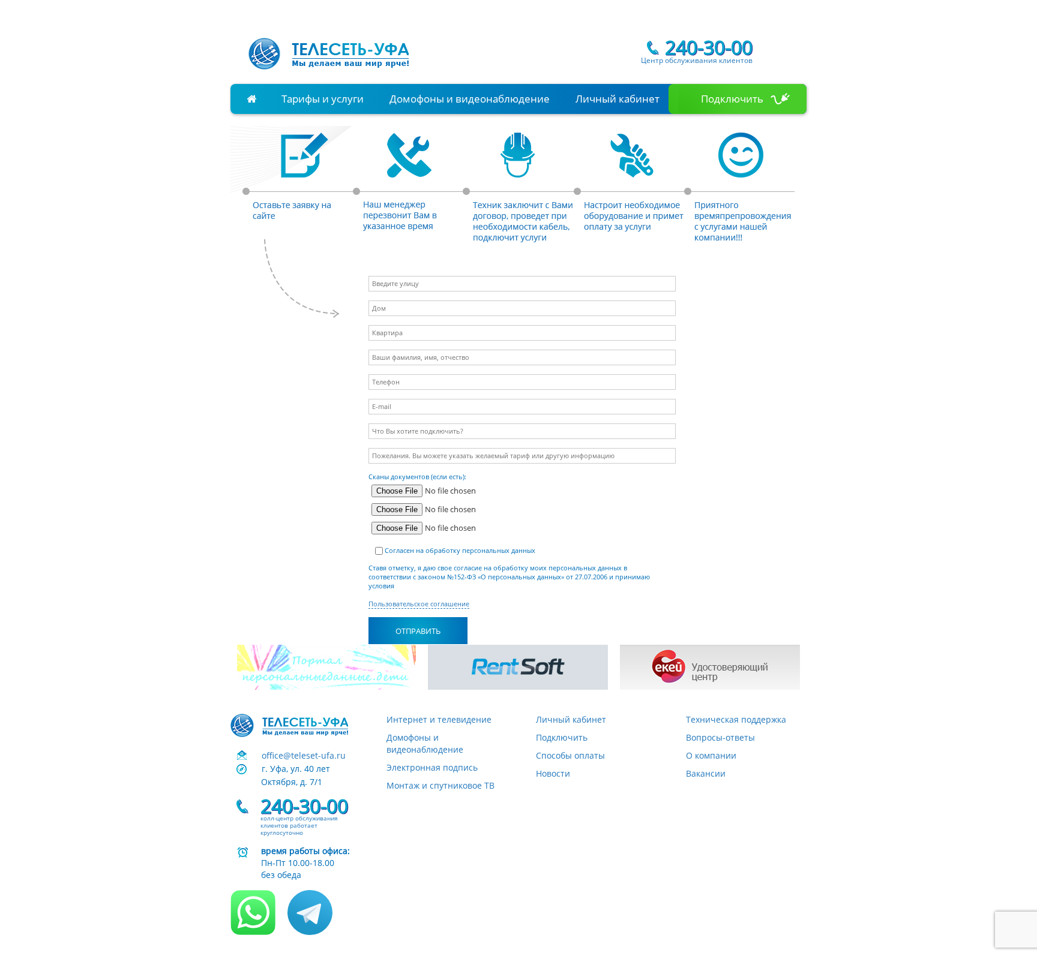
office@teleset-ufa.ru (304, 755)
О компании (711, 755)
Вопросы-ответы (720, 737)
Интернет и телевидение (438, 719)
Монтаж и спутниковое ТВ (440, 785)
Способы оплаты (570, 755)
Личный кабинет (618, 99)
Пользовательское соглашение (418, 604)
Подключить (732, 99)
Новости (553, 773)
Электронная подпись (432, 767)
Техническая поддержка (736, 719)
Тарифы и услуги (322, 99)
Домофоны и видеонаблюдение (469, 99)
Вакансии (706, 773)
